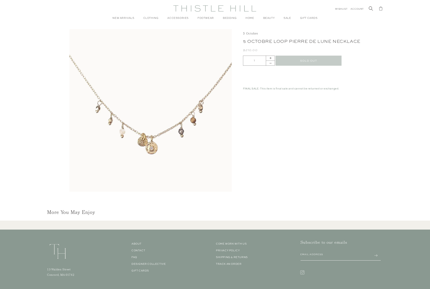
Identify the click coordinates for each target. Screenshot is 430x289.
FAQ (134, 257)
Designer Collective (148, 263)
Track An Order (228, 263)
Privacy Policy (228, 250)
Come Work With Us (231, 243)
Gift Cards (140, 270)
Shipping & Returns (232, 257)
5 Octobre (250, 33)
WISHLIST (341, 8)
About (136, 243)
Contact (138, 250)
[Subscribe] (376, 255)
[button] (151, 20)
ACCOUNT (357, 8)
